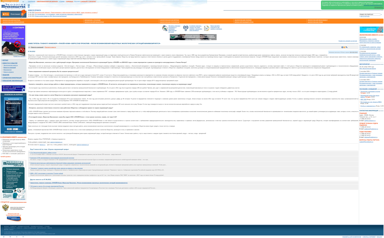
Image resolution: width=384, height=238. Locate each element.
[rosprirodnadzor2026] (13, 40)
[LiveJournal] (347, 47)
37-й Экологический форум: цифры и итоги (43, 152)
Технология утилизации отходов (370, 91)
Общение (5, 75)
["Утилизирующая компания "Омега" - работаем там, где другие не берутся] (193, 37)
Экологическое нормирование (13, 22)
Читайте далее (5, 156)
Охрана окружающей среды (244, 22)
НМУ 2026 (363, 99)
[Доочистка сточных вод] (371, 29)
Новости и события (9, 63)
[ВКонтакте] (29, 5)
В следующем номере (8, 137)
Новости (19, 228)
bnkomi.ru (42, 144)
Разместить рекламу (19, 56)
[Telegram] (29, 7)
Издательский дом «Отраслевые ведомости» (22, 232)
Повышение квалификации (12, 80)
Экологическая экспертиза (169, 20)
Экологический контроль (11, 20)
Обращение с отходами (92, 20)
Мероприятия (8, 70)
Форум (6, 229)
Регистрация (15, 14)
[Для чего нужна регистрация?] (22, 14)
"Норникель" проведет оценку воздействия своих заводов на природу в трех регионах (56, 168)
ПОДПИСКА (13, 226)
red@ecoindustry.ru (370, 120)
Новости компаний (10, 67)
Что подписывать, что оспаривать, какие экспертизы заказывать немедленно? (58, 14)
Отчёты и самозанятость (368, 106)
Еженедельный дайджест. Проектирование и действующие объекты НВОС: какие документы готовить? (66, 12)
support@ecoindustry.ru (366, 142)
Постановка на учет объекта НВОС (371, 102)
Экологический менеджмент (318, 20)
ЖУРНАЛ (6, 226)
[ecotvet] (13, 179)
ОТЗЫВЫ (62, 1)
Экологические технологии (169, 22)
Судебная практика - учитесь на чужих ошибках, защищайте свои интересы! (195, 28)
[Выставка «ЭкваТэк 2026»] (13, 88)
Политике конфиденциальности (373, 5)
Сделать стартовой (369, 236)
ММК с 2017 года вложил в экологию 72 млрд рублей (46, 173)
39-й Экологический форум (368, 68)
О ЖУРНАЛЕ (31, 1)
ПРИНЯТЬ (378, 8)
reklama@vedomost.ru (370, 137)
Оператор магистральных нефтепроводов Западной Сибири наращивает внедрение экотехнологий (60, 163)
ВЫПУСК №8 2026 (13, 99)
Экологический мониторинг (94, 22)
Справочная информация (12, 78)
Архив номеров (9, 131)
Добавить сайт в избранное (351, 236)
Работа (50, 228)
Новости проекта (34, 10)
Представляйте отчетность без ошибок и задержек (216, 27)
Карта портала (364, 16)
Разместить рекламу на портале (348, 41)
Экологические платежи (243, 20)
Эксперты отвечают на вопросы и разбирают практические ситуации (174, 29)
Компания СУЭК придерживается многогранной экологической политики (52, 158)
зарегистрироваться (56, 142)
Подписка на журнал (13, 94)
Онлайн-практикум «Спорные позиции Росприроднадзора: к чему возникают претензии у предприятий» (371, 75)
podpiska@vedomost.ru (371, 129)
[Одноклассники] (345, 47)
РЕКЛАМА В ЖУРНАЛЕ (23, 226)
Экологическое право (315, 22)
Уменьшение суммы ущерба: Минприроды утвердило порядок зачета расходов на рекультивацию (370, 40)
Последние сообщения (368, 89)
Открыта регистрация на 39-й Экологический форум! (51, 16)
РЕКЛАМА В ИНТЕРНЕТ (37, 226)
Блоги (11, 229)
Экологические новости (11, 65)
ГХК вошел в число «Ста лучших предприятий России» (47, 186)
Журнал (5, 60)
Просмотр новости (50, 47)
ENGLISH (379, 236)
